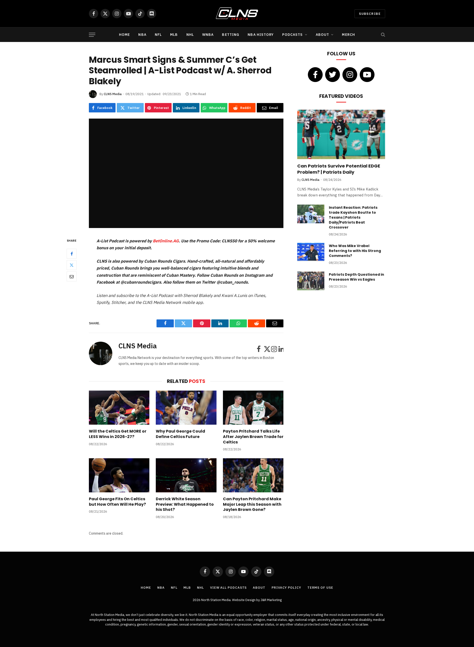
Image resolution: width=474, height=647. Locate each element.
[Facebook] (72, 254)
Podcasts (292, 34)
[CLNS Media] (237, 13)
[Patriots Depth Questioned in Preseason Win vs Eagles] (310, 280)
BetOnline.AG (165, 241)
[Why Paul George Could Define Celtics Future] (186, 408)
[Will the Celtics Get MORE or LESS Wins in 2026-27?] (119, 408)
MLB (174, 34)
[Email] (72, 277)
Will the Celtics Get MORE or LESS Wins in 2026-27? (117, 434)
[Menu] (92, 34)
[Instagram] (349, 74)
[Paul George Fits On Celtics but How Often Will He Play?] (119, 475)
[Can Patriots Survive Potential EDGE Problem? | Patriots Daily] (341, 134)
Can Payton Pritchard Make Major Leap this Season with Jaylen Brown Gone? (252, 504)
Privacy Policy (286, 587)
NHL (190, 34)
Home (124, 34)
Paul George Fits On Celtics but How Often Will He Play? (117, 501)
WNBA (208, 34)
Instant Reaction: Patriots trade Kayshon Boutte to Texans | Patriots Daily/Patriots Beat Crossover (353, 217)
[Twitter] (72, 265)
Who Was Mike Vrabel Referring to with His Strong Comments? (355, 250)
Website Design (244, 600)
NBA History (261, 34)
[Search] (382, 34)
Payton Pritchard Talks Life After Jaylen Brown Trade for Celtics (253, 437)
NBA (142, 34)
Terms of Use (320, 587)
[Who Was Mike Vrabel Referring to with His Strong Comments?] (310, 252)
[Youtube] (367, 74)
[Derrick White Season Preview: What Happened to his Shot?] (186, 475)
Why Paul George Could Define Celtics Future (180, 434)
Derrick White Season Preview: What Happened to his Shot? (185, 504)
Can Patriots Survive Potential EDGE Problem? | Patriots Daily (338, 169)
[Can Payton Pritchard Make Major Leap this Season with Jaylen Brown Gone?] (253, 475)
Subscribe (370, 14)
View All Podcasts (228, 587)
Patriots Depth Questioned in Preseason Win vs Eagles (356, 277)
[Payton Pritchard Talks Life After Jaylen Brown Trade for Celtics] (253, 408)
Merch (348, 34)
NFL (158, 34)
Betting (230, 34)
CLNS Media (113, 94)
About (322, 34)
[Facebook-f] (315, 74)
